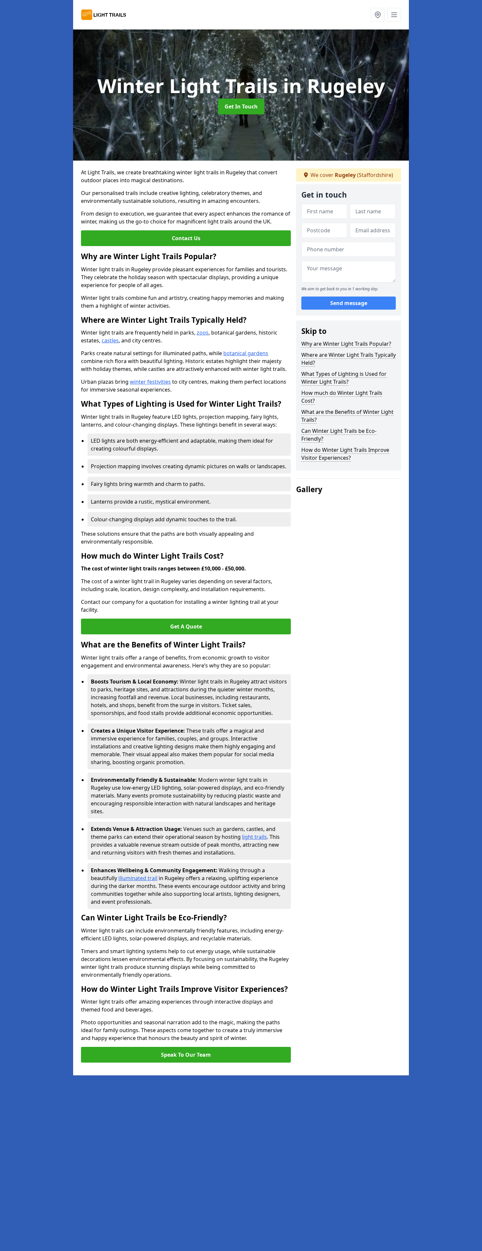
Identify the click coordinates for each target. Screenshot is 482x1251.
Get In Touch (241, 106)
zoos (203, 332)
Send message (348, 303)
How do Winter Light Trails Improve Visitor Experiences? (345, 453)
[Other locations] (378, 15)
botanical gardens (245, 353)
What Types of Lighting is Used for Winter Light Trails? (344, 377)
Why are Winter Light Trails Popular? (346, 343)
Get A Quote (186, 626)
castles (110, 340)
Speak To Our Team (186, 1054)
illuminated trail (137, 878)
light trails (254, 836)
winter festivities (150, 381)
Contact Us (186, 238)
